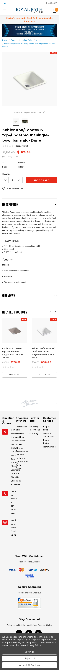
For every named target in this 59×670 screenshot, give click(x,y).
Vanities (20, 437)
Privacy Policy (34, 645)
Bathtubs (20, 440)
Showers (20, 433)
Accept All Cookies (29, 665)
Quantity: (6, 174)
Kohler (38, 40)
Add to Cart (14, 375)
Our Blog (33, 433)
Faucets (14, 40)
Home (4, 40)
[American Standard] (29, 403)
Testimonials (49, 447)
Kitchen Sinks (26, 40)
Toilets (19, 444)
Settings (29, 651)
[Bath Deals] (29, 30)
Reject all (30, 658)
